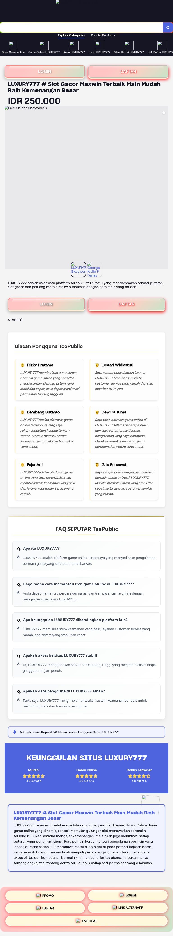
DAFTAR (128, 71)
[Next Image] (164, 188)
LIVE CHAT (89, 922)
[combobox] (81, 27)
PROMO (48, 895)
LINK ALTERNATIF (130, 909)
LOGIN (44, 71)
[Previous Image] (8, 188)
